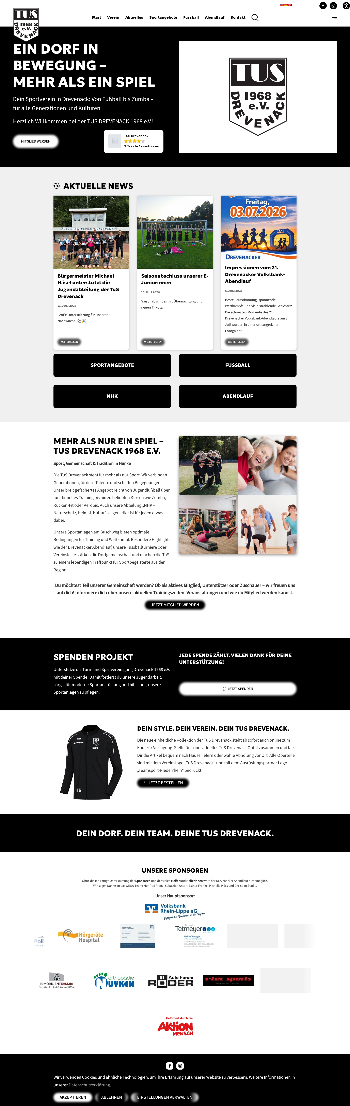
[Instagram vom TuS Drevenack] (333, 5)
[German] (286, 4)
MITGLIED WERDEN (35, 141)
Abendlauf (215, 17)
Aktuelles (134, 17)
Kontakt (238, 17)
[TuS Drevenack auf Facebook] (169, 1066)
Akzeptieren (73, 1097)
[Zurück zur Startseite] (26, 25)
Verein (113, 17)
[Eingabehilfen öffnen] (346, 5)
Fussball (191, 17)
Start (96, 17)
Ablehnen (111, 1097)
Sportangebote (163, 17)
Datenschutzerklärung (89, 1085)
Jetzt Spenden (240, 688)
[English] (282, 4)
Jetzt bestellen (165, 783)
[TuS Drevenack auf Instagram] (180, 1066)
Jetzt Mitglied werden (175, 605)
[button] (255, 17)
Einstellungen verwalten (164, 1097)
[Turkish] (290, 4)
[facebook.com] (323, 5)
